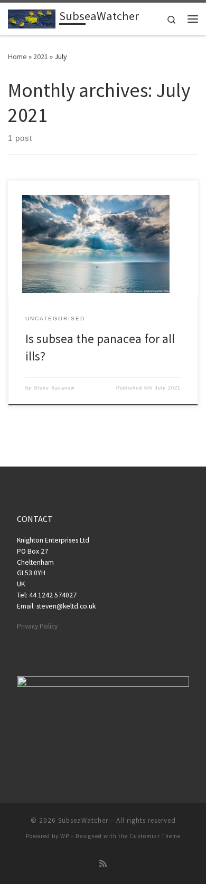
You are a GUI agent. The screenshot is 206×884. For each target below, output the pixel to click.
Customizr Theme (155, 836)
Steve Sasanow (54, 388)
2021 (40, 56)
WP (64, 836)
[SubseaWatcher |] (31, 17)
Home (17, 56)
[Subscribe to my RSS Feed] (103, 863)
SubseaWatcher (83, 820)
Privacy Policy (37, 626)
